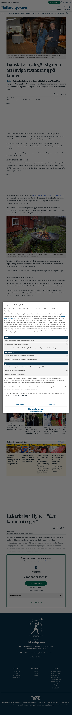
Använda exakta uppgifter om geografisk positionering (19, 355)
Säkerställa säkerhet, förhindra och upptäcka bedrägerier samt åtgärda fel (24, 367)
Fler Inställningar (19, 404)
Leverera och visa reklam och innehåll (15, 370)
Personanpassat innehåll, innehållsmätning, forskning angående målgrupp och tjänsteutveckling (30, 348)
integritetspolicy (22, 395)
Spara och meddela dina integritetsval (15, 374)
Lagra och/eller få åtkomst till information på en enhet (19, 340)
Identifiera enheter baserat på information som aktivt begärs (21, 359)
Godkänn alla (52, 404)
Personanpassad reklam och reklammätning (16, 344)
